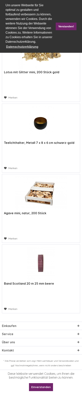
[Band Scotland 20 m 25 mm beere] (41, 264)
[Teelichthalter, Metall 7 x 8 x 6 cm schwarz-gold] (41, 123)
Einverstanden (41, 387)
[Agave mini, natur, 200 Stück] (41, 193)
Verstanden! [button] (66, 26)
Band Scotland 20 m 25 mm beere (29, 283)
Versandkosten (66, 360)
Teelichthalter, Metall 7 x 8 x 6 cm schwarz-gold (39, 143)
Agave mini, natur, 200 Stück (25, 213)
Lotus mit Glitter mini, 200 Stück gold (31, 72)
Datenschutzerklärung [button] (22, 46)
